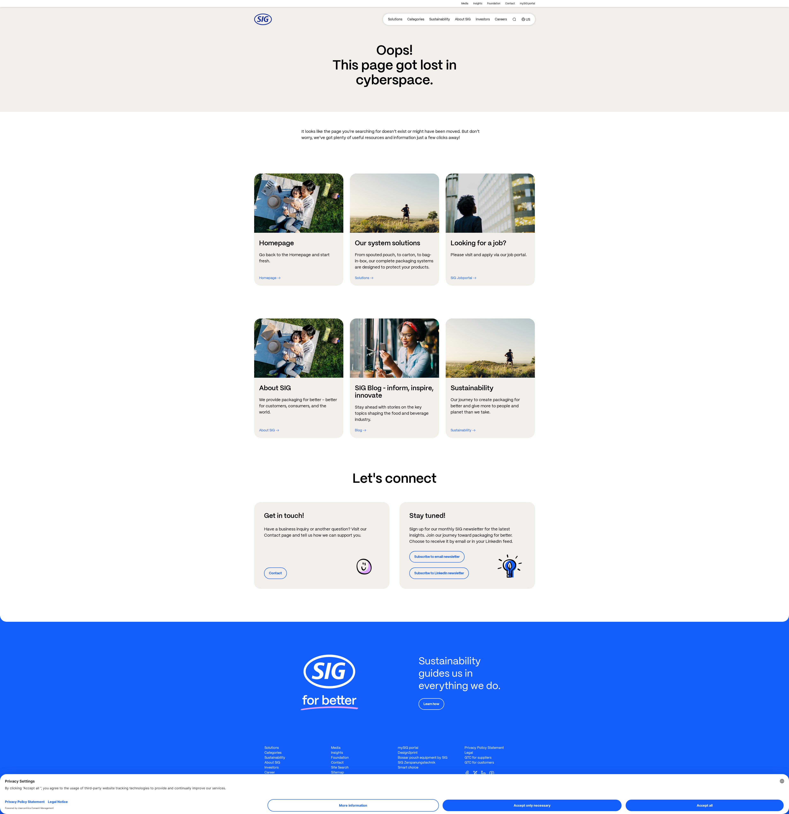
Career (269, 772)
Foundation (493, 3)
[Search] (514, 19)
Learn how (431, 704)
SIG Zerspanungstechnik (416, 762)
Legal (469, 752)
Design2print (408, 752)
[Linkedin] (485, 773)
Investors (483, 19)
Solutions (395, 19)
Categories (415, 19)
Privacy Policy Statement (484, 748)
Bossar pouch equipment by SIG (423, 757)
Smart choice (408, 767)
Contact (510, 3)
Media (464, 3)
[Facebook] (469, 773)
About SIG (463, 19)
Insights (477, 3)
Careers (501, 19)
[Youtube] (493, 773)
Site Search (339, 767)
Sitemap (337, 772)
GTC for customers (479, 762)
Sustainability (439, 19)
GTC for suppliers (478, 757)
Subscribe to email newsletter (437, 557)
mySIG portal (527, 3)
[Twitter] (477, 773)
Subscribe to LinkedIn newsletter (439, 573)
